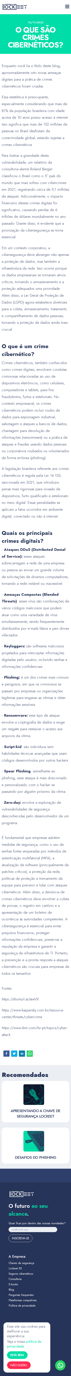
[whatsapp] (30, 1054)
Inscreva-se (20, 1238)
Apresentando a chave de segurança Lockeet (35, 1113)
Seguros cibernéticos (21, 1274)
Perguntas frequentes (21, 1295)
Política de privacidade (22, 1306)
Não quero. (18, 1365)
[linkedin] (22, 1054)
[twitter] (14, 1054)
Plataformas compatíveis (23, 1300)
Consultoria (15, 1279)
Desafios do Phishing (35, 1157)
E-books (13, 1284)
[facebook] (6, 1054)
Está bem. (17, 1355)
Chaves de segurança (21, 1263)
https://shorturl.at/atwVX (20, 999)
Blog (11, 1290)
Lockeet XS (15, 1268)
